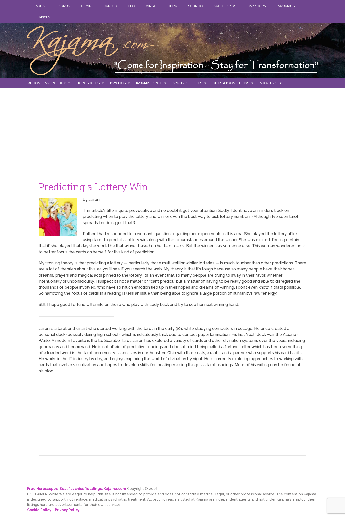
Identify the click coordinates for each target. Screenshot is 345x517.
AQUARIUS (286, 6)
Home (37, 83)
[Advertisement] (80, 138)
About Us (268, 83)
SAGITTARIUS (225, 6)
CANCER (110, 6)
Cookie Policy (39, 510)
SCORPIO (195, 6)
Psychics (118, 83)
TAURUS (63, 6)
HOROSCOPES (88, 83)
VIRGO (151, 6)
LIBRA (172, 6)
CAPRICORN (256, 6)
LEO (131, 6)
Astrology (55, 83)
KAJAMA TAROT (149, 83)
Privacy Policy (67, 510)
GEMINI (86, 6)
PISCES (44, 17)
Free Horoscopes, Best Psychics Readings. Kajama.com (76, 489)
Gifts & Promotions (231, 83)
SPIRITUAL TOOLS (187, 83)
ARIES (40, 6)
